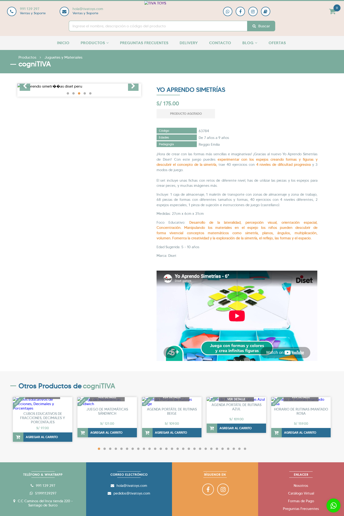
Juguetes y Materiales (63, 57)
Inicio (63, 43)
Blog (248, 43)
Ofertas (277, 43)
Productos (93, 43)
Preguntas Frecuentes (144, 43)
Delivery (189, 43)
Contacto (220, 43)
